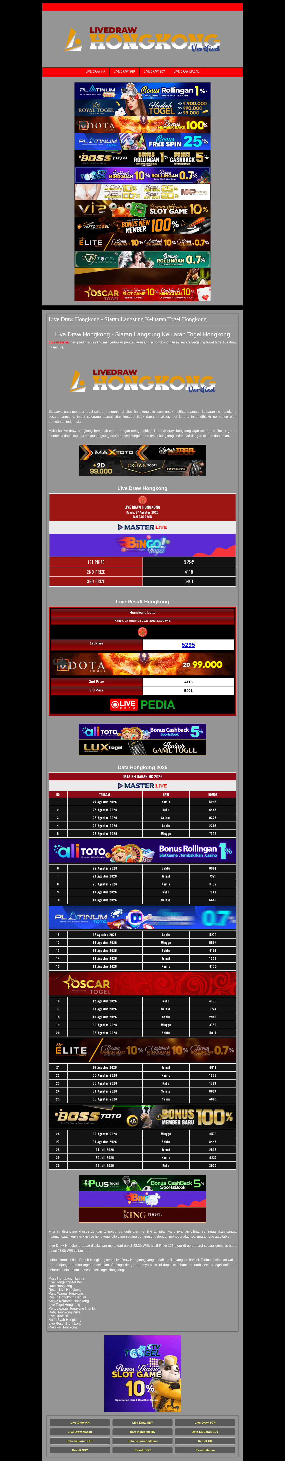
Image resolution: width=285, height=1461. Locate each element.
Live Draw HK (95, 71)
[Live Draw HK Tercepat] (142, 90)
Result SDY (80, 1450)
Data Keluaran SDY (205, 1431)
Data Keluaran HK (142, 1431)
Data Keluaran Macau (142, 1441)
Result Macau (205, 1450)
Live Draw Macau (186, 71)
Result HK (205, 1441)
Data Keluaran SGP (80, 1441)
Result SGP (143, 1450)
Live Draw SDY (154, 71)
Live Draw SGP (124, 71)
